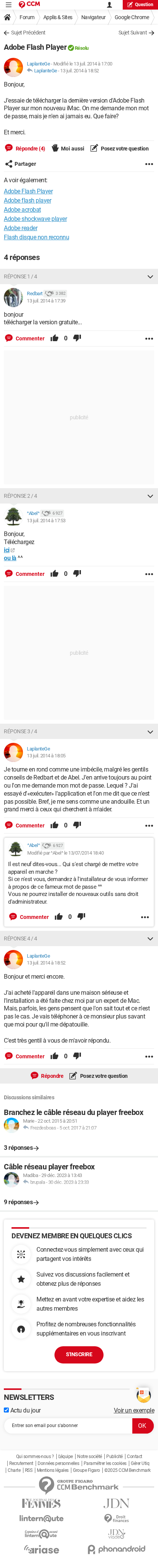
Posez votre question (124, 149)
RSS (29, 1470)
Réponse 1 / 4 (20, 276)
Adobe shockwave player (35, 218)
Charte (14, 1470)
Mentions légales (53, 1470)
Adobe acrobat (22, 209)
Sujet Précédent (28, 32)
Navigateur (93, 17)
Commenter (29, 338)
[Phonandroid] (116, 1549)
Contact (134, 1456)
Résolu (82, 48)
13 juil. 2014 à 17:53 (46, 520)
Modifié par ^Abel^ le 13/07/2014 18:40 (65, 853)
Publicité (114, 1456)
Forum (27, 17)
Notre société (89, 1456)
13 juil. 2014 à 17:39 (46, 301)
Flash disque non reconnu (36, 237)
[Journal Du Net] (116, 1503)
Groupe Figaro (86, 1470)
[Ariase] (41, 1549)
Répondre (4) (30, 149)
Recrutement (21, 1463)
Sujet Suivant (132, 32)
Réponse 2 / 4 (20, 496)
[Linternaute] (41, 1518)
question (144, 4)
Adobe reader (20, 228)
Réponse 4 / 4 (20, 938)
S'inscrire (79, 1354)
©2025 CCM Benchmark (127, 1470)
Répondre (52, 1076)
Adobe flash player (27, 200)
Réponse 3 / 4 (20, 731)
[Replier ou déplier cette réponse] (150, 276)
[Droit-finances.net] (116, 1519)
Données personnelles (58, 1463)
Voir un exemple (134, 1410)
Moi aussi (72, 149)
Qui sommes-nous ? (35, 1456)
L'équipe (65, 1456)
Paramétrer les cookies (105, 1463)
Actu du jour (25, 1410)
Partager (25, 164)
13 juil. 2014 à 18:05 (46, 756)
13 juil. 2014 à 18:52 (79, 71)
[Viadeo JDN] (116, 1534)
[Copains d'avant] (41, 1534)
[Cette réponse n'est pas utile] (77, 338)
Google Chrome (132, 17)
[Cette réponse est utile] (54, 338)
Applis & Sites (57, 17)
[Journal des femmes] (41, 1503)
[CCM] (29, 5)
